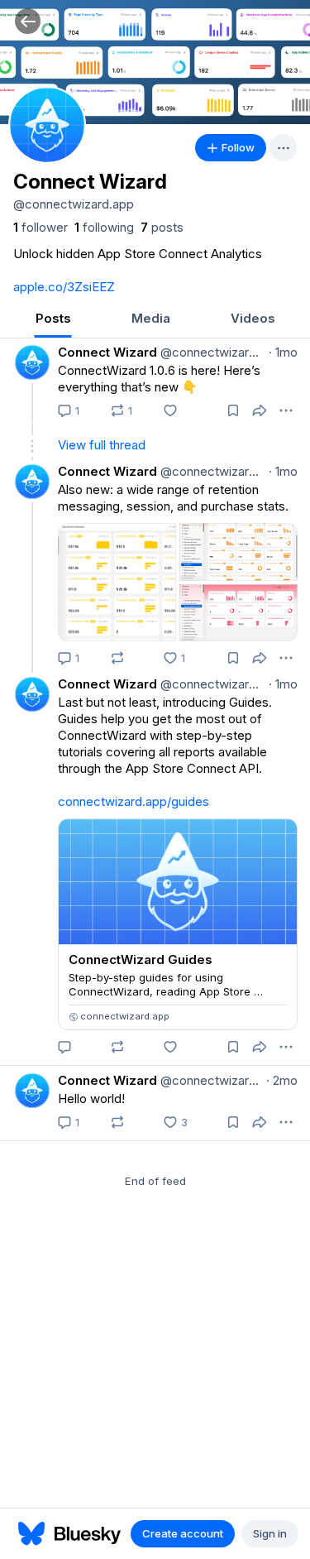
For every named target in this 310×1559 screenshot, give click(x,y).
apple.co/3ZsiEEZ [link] (64, 287)
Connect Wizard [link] (107, 352)
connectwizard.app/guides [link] (133, 801)
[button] (28, 21)
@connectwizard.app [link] (211, 352)
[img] (155, 62)
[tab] (53, 320)
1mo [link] (283, 352)
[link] (40, 227)
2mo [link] (282, 1080)
